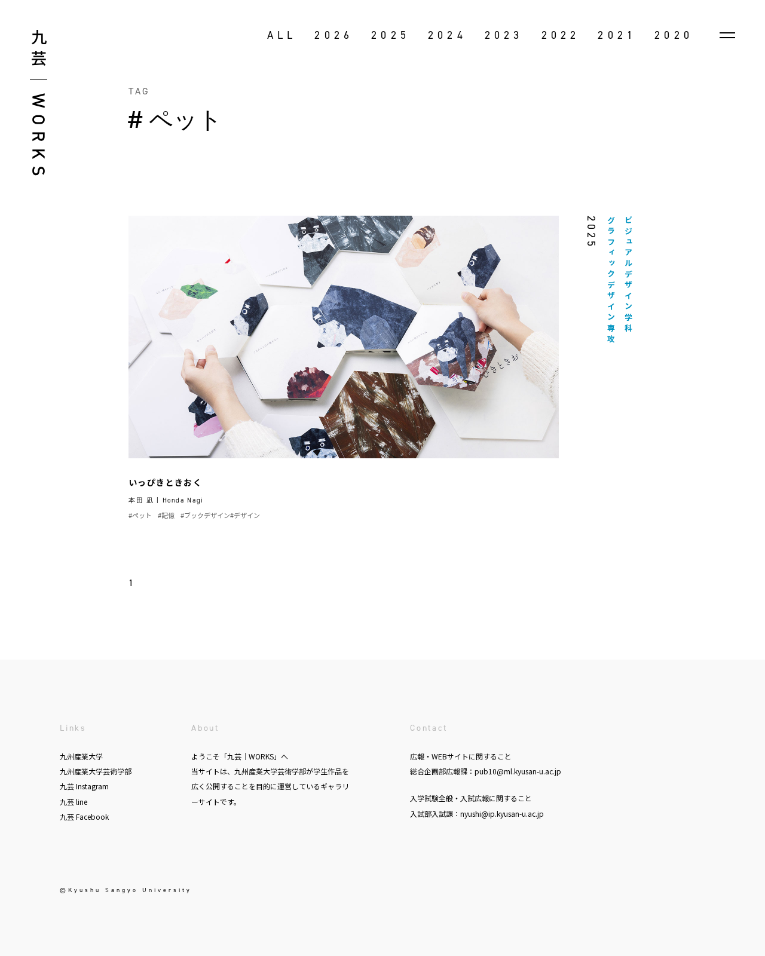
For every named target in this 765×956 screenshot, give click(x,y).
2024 (447, 35)
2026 (333, 35)
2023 (504, 35)
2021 (617, 35)
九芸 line (73, 801)
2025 (390, 35)
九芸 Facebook (84, 816)
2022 (560, 35)
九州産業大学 (81, 756)
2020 (673, 35)
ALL (282, 35)
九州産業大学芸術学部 (95, 771)
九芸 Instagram (84, 786)
